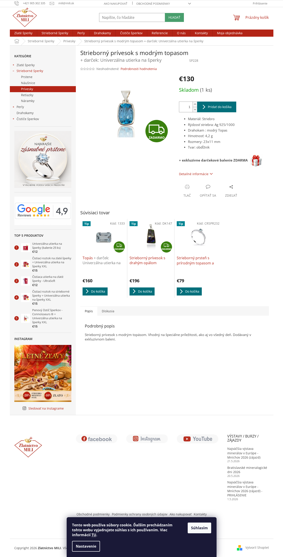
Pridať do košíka (220, 107)
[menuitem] (23, 33)
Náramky (27, 101)
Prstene (26, 77)
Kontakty (200, 514)
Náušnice (28, 83)
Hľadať (174, 17)
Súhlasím (199, 527)
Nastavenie (86, 546)
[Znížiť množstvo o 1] (195, 109)
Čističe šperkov (28, 119)
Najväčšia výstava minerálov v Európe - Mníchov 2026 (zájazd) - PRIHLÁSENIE (244, 488)
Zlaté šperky (26, 65)
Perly (20, 107)
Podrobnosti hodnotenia (139, 69)
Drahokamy (25, 113)
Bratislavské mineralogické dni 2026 (247, 470)
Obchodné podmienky (153, 4)
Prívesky (27, 89)
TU (93, 534)
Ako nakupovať (115, 4)
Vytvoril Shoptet (257, 547)
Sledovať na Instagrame (46, 408)
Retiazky (27, 95)
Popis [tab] (89, 311)
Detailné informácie (194, 174)
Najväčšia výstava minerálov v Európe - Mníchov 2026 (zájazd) (243, 452)
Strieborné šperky (30, 71)
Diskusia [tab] (108, 311)
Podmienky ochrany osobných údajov (139, 514)
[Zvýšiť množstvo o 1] (195, 104)
